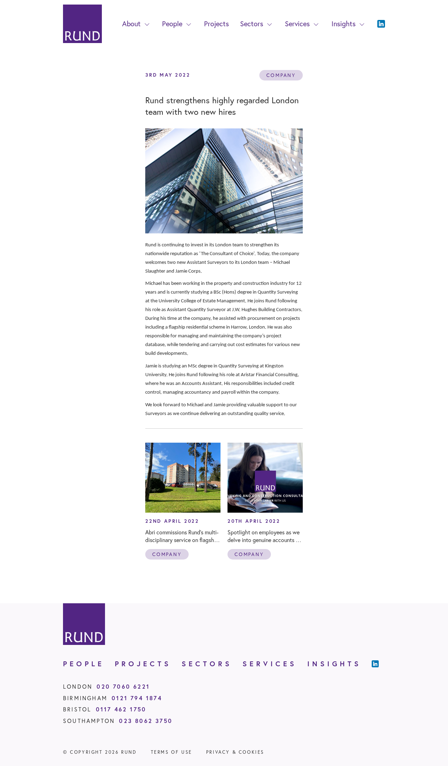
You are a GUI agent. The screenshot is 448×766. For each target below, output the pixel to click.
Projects (216, 23)
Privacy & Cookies (235, 752)
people (83, 663)
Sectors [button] (251, 23)
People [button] (172, 23)
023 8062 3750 (146, 720)
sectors (207, 663)
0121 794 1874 (137, 698)
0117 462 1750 (121, 709)
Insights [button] (343, 23)
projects (143, 663)
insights (334, 663)
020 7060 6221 (123, 686)
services (270, 663)
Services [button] (297, 23)
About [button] (131, 23)
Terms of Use (171, 752)
